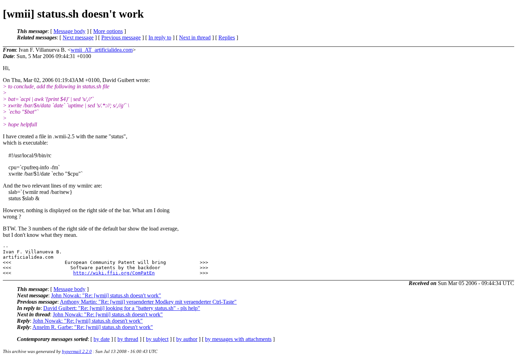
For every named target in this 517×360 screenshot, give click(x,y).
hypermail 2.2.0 (77, 351)
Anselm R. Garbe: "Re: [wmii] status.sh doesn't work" (92, 327)
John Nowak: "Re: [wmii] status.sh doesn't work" (106, 295)
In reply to (159, 37)
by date (102, 339)
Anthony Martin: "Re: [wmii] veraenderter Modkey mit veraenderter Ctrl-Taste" (148, 302)
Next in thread (195, 37)
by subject (157, 339)
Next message (78, 37)
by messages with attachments (238, 339)
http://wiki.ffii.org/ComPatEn (114, 273)
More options (108, 31)
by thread (127, 339)
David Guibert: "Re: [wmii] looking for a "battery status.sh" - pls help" (121, 308)
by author (186, 339)
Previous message (121, 37)
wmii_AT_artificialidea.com (102, 50)
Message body (69, 31)
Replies (226, 37)
